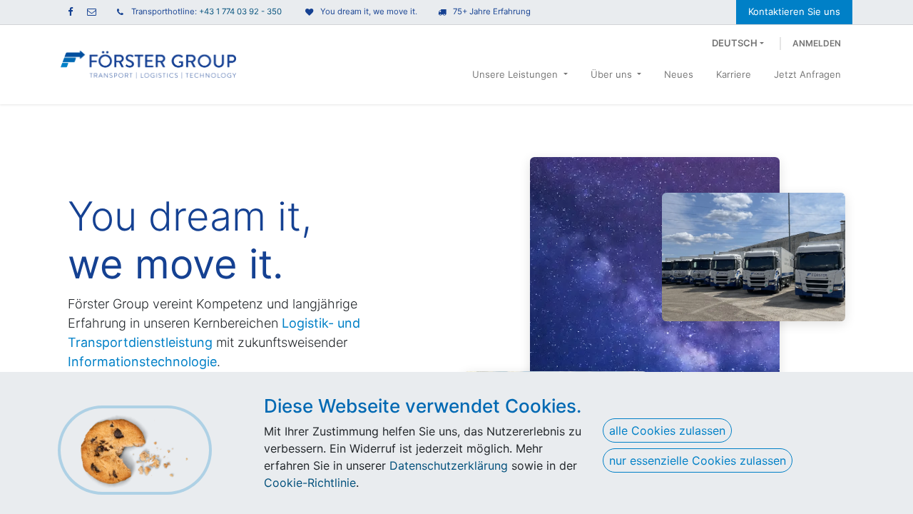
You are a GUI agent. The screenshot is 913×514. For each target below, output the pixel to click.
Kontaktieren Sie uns (794, 11)
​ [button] (135, 449)
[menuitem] (519, 77)
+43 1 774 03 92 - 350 (240, 11)
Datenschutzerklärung (448, 465)
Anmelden (816, 43)
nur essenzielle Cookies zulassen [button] (697, 460)
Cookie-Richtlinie (310, 482)
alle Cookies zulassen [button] (667, 430)
